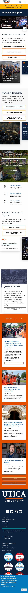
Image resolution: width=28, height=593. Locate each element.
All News (14, 478)
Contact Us (10, 7)
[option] (7, 511)
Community (5, 523)
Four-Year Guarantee (14, 112)
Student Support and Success (14, 233)
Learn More (6, 25)
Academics (5, 517)
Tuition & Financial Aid (14, 107)
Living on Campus (14, 227)
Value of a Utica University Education (14, 118)
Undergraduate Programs (14, 46)
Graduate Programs (14, 52)
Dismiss (24, 589)
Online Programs (14, 57)
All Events (14, 483)
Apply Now (18, 7)
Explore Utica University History (14, 309)
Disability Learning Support (9, 547)
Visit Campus (18, 5)
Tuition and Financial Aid (8, 519)
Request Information (14, 165)
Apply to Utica (14, 170)
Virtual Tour (8, 5)
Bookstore (5, 545)
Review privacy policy (8, 586)
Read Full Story (14, 363)
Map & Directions (8, 532)
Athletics (4, 526)
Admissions (5, 521)
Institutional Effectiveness (8, 543)
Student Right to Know (8, 550)
